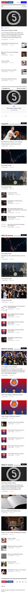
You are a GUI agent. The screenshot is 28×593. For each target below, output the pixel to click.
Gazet (3, 591)
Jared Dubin (5, 39)
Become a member (21, 88)
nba (2, 28)
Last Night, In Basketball (9, 590)
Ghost (23, 590)
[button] (3, 586)
